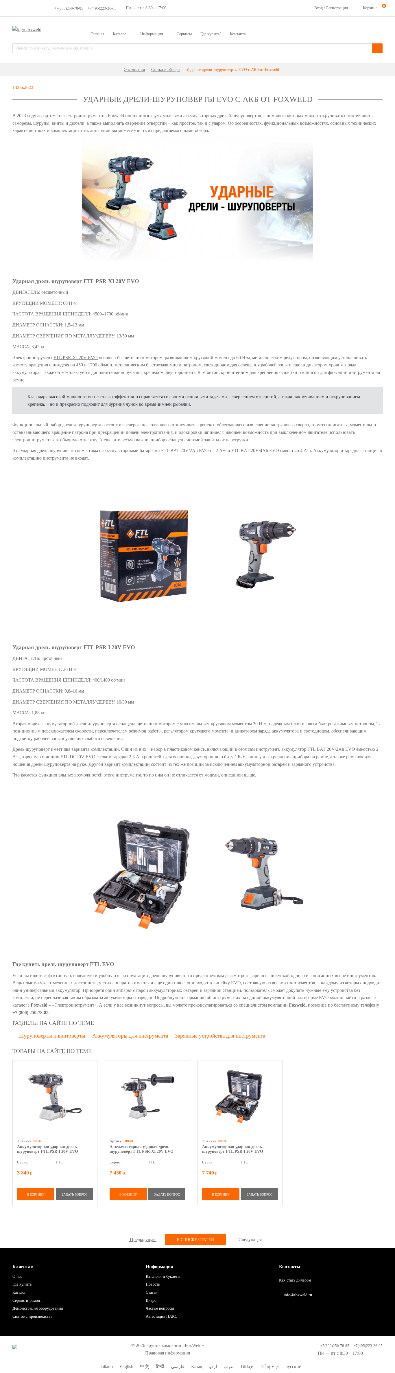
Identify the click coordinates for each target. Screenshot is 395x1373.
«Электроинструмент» (74, 1005)
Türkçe (246, 1366)
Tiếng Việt (269, 1366)
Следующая (251, 1239)
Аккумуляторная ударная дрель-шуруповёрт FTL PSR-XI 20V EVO (141, 1149)
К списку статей (195, 1240)
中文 (144, 1366)
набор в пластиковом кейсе (178, 749)
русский (293, 1366)
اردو (212, 1366)
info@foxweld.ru (297, 1295)
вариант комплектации (127, 764)
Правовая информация (167, 1352)
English (125, 1366)
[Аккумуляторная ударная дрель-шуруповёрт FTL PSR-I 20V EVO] (55, 1096)
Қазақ (196, 1366)
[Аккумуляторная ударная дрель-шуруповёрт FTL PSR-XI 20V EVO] (147, 1096)
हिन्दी (159, 1366)
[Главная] (117, 70)
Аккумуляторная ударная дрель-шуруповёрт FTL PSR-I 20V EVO (47, 1149)
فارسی (177, 1366)
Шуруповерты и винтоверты (51, 1036)
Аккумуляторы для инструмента (130, 1036)
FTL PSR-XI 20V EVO (75, 357)
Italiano (105, 1366)
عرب (227, 1366)
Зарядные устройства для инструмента (220, 1036)
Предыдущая (142, 1239)
